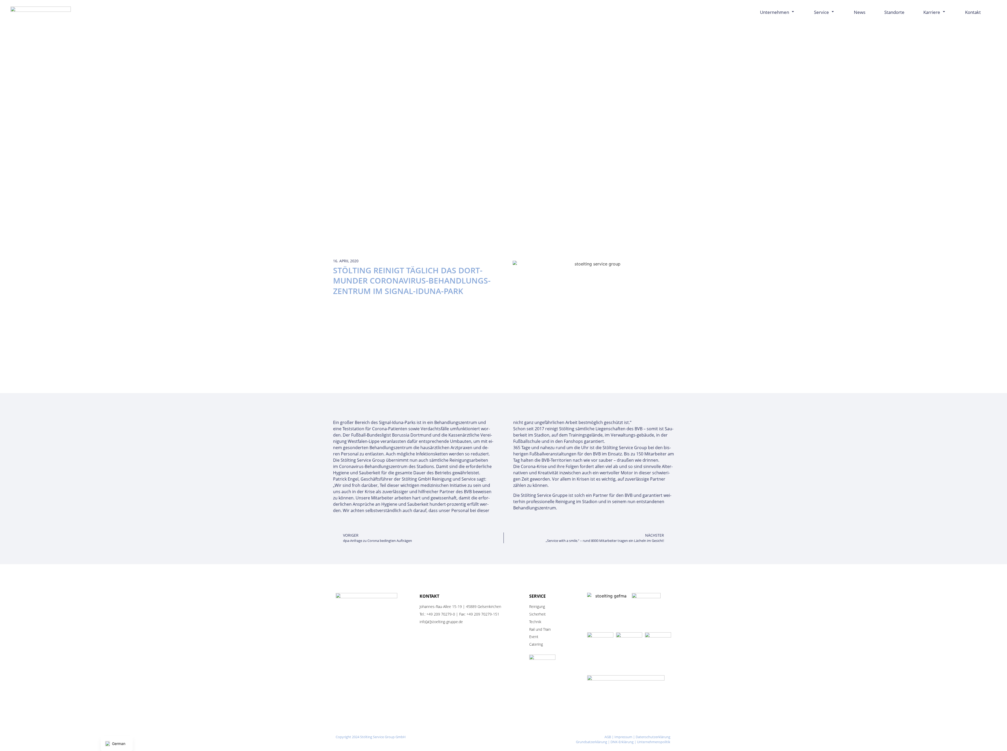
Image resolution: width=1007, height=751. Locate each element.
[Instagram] (487, 737)
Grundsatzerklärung (591, 741)
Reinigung (537, 606)
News (859, 12)
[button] (993, 12)
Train (547, 629)
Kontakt (973, 12)
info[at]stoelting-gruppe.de (441, 621)
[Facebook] (503, 737)
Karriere (931, 12)
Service (821, 12)
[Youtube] (519, 737)
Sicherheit (537, 614)
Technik (535, 621)
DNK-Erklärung (622, 741)
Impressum (623, 736)
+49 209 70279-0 (440, 614)
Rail (532, 629)
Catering (536, 644)
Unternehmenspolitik (653, 741)
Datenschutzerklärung (653, 736)
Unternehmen (774, 12)
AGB (607, 736)
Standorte (894, 12)
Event (533, 636)
